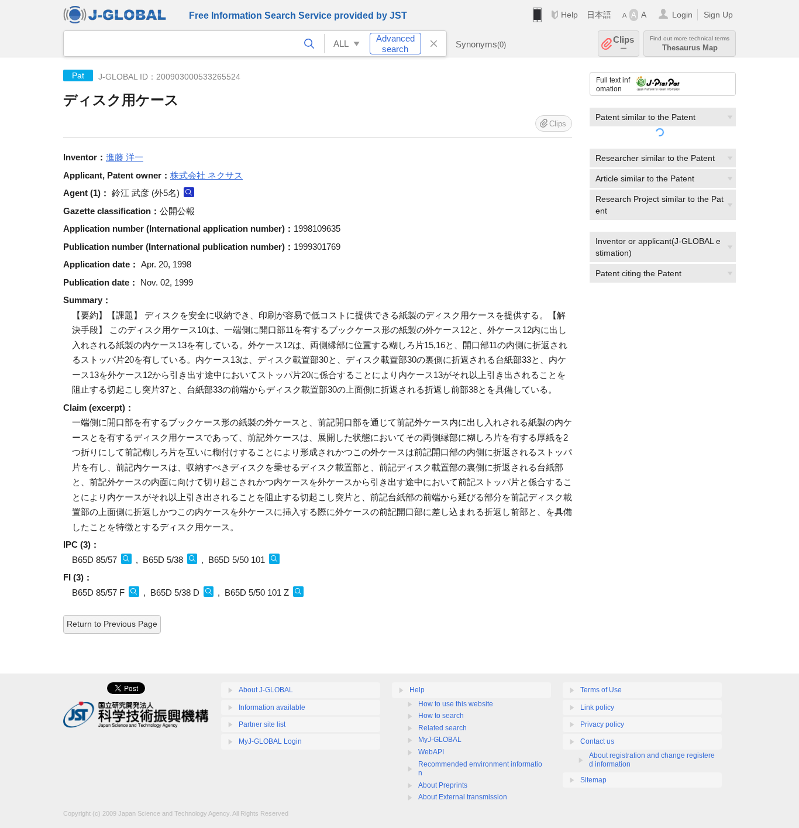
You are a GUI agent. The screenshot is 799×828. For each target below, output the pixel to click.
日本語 (599, 14)
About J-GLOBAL (266, 690)
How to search (441, 716)
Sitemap (593, 780)
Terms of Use (601, 690)
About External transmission (462, 797)
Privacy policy (602, 724)
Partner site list (262, 724)
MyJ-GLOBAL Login (270, 741)
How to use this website (455, 704)
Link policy (597, 707)
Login (682, 14)
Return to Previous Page (112, 623)
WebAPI (431, 752)
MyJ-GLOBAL (440, 740)
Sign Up (718, 14)
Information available (272, 707)
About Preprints (442, 785)
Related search (442, 728)
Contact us (597, 741)
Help (569, 14)
